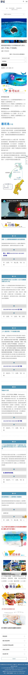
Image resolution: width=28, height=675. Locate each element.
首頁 (6, 8)
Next (26, 41)
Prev (2, 41)
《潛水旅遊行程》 (19, 8)
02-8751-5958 (21, 673)
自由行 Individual (15, 9)
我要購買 (4, 64)
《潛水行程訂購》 (12, 8)
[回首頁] (3, 1)
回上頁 (14, 658)
